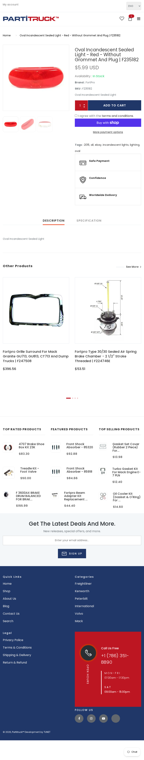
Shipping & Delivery (17, 655)
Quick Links (12, 577)
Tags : (79, 145)
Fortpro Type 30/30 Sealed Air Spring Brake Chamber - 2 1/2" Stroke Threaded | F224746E (105, 356)
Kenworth (82, 591)
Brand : (80, 82)
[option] (36, 78)
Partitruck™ (18, 732)
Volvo (79, 613)
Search (8, 621)
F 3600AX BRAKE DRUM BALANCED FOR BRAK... (28, 496)
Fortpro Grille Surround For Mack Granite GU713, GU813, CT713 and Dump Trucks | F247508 (36, 356)
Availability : (83, 76)
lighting (135, 145)
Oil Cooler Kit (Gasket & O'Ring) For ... (127, 497)
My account (11, 4)
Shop (6, 591)
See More (132, 267)
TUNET (47, 732)
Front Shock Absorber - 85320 (79, 446)
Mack (79, 621)
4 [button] (77, 398)
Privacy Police (13, 640)
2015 (86, 145)
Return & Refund (15, 662)
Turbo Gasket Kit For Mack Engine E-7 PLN (126, 472)
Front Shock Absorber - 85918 (79, 470)
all (92, 145)
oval (77, 151)
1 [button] (68, 398)
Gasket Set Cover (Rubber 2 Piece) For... (125, 447)
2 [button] (72, 398)
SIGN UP (75, 553)
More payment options (108, 132)
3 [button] (75, 398)
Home (7, 35)
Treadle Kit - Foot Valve (29, 470)
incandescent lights (116, 145)
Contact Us (11, 613)
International (84, 606)
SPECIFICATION (88, 220)
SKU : (78, 88)
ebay (98, 145)
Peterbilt (81, 598)
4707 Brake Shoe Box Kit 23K (31, 446)
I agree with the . (106, 116)
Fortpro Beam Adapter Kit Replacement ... (76, 496)
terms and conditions (117, 116)
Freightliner (83, 583)
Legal (7, 633)
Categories (84, 577)
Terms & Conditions (17, 647)
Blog (6, 606)
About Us (9, 598)
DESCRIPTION (53, 220)
